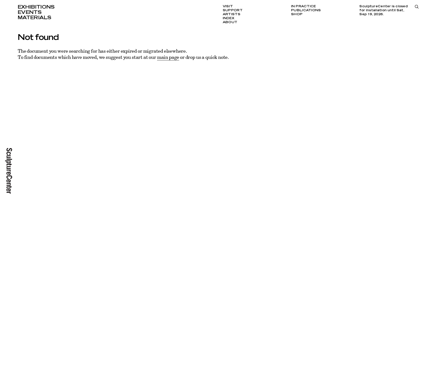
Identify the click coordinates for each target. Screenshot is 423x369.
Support (233, 10)
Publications (306, 10)
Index (228, 18)
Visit (228, 6)
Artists (231, 14)
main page (168, 57)
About (230, 22)
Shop (296, 14)
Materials (34, 17)
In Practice (303, 6)
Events (29, 12)
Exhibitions (36, 7)
